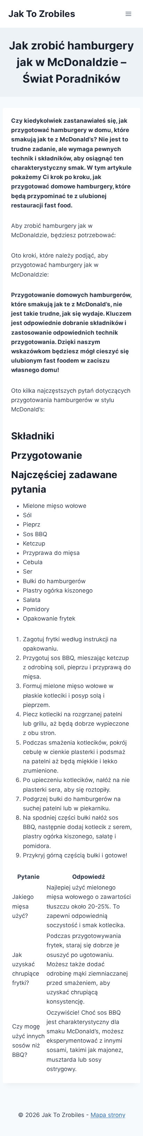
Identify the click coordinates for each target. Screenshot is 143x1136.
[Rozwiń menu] (128, 13)
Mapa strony (108, 1114)
